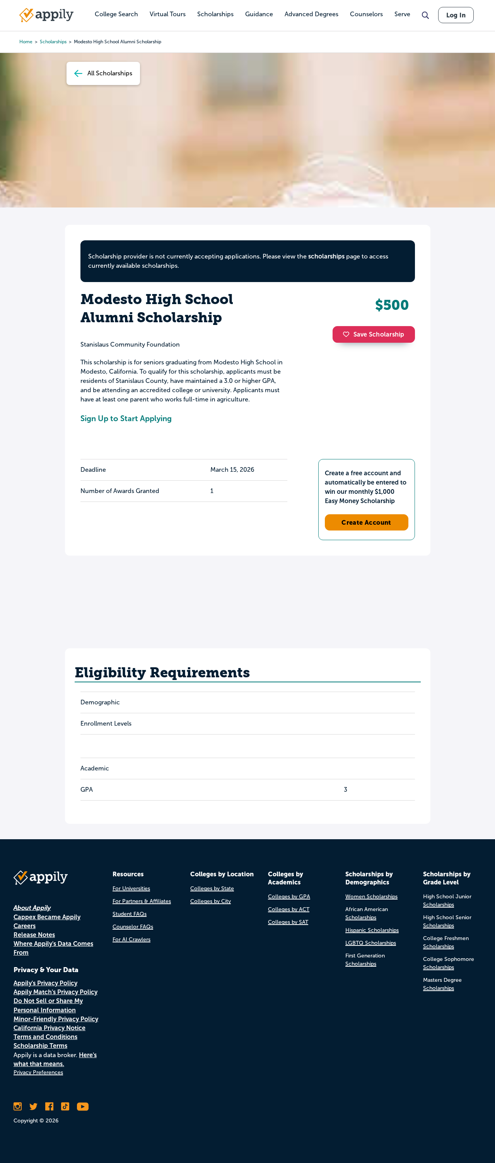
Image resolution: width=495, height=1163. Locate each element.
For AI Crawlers (131, 939)
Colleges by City (210, 901)
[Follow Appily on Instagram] (18, 1106)
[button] (348, 334)
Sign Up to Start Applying (126, 418)
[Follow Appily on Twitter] (33, 1106)
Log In (456, 15)
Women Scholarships (371, 896)
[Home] (46, 15)
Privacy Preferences (38, 1072)
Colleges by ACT (288, 909)
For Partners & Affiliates (142, 901)
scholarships (326, 256)
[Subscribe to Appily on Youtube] (83, 1106)
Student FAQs (130, 914)
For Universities (131, 888)
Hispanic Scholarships (372, 930)
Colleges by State (212, 888)
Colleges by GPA (289, 896)
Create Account (366, 522)
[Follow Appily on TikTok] (65, 1106)
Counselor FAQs (133, 927)
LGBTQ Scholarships (370, 943)
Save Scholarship (379, 334)
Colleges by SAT (288, 922)
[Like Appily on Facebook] (49, 1106)
